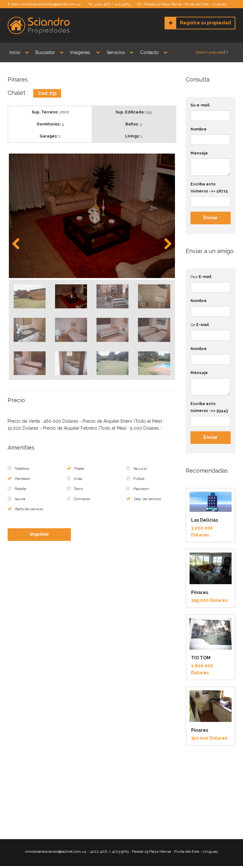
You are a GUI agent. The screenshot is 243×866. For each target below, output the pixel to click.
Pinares (199, 592)
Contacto (149, 52)
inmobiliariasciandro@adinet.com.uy (51, 4)
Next (165, 244)
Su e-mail (199, 105)
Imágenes (80, 52)
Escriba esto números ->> (209, 187)
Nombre (198, 129)
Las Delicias (204, 520)
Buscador (45, 52)
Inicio (14, 52)
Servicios (116, 52)
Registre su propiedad (205, 22)
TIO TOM (200, 657)
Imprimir (39, 534)
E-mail (205, 277)
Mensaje (199, 153)
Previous (18, 244)
